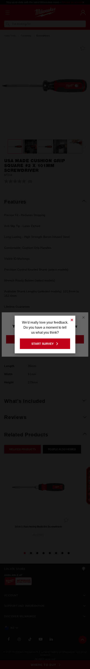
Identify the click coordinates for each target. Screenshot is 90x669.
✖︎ (72, 319)
